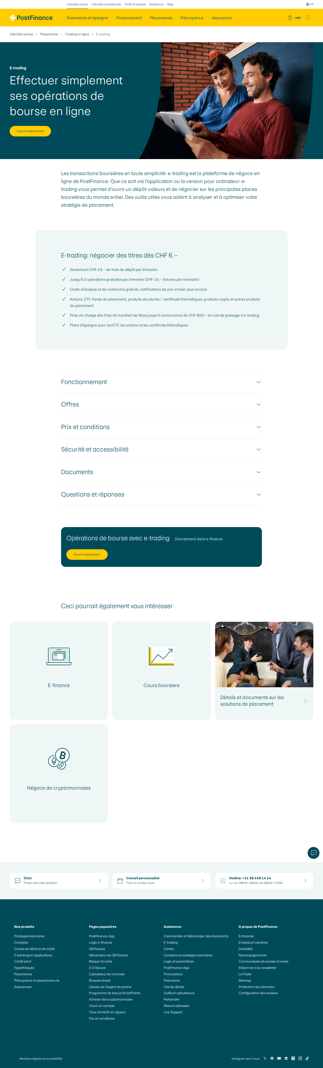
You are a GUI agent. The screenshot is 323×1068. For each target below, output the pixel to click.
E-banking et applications (33, 955)
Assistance (156, 4)
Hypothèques (24, 968)
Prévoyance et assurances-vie (36, 980)
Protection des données (256, 987)
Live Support (173, 1012)
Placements (49, 34)
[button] (308, 17)
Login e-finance (100, 942)
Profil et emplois (135, 4)
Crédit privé (22, 961)
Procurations (173, 974)
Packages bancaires (29, 936)
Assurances (22, 987)
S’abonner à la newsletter (258, 968)
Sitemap (245, 980)
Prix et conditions (101, 1018)
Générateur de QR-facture (108, 955)
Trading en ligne (77, 34)
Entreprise (246, 936)
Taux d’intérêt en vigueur (107, 1012)
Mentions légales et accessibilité (40, 1059)
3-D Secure (97, 968)
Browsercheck (100, 980)
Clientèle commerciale (106, 4)
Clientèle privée (77, 4)
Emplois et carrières (253, 942)
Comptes (21, 942)
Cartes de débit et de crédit (34, 949)
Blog (170, 4)
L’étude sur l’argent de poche (110, 987)
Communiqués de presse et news (263, 961)
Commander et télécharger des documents (196, 936)
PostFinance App (101, 936)
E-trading (171, 942)
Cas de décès (174, 987)
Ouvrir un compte (102, 1006)
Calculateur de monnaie (107, 974)
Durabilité (246, 949)
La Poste (245, 974)
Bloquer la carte (100, 961)
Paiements (172, 980)
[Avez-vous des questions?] (313, 853)
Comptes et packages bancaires (188, 955)
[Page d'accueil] (31, 18)
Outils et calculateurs (179, 993)
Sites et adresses (176, 1006)
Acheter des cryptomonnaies (110, 999)
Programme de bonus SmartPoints (114, 993)
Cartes (169, 949)
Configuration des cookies (258, 993)
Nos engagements (253, 955)
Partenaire (172, 999)
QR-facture (97, 949)
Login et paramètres (179, 961)
